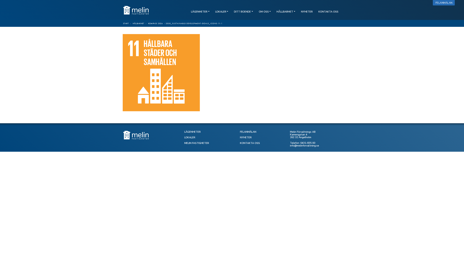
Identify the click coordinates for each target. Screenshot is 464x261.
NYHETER (246, 137)
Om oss (264, 11)
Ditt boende (242, 11)
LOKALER (189, 137)
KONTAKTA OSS (250, 143)
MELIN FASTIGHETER (196, 143)
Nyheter (307, 11)
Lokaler (220, 11)
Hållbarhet (285, 11)
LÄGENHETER (192, 132)
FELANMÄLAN (248, 132)
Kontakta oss (328, 11)
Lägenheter (199, 11)
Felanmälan (445, 3)
